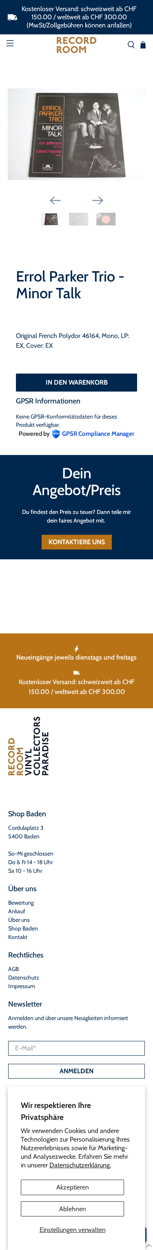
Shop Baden (23, 928)
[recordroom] (76, 45)
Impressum (21, 986)
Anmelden (76, 1071)
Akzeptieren (72, 1187)
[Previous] (55, 200)
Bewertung (21, 902)
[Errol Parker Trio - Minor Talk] (76, 134)
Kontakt (17, 937)
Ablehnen (72, 1209)
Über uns (19, 919)
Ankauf (16, 911)
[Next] (98, 200)
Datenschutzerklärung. (80, 1165)
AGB (13, 969)
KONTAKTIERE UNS (77, 542)
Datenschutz (23, 977)
